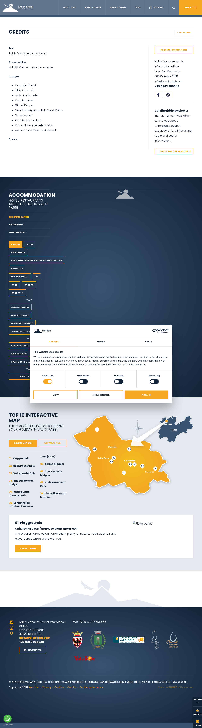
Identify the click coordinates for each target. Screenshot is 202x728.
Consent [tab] (53, 341)
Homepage (185, 32)
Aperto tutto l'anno (23, 361)
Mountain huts (20, 276)
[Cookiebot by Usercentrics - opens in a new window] (155, 331)
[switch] (83, 381)
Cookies (59, 687)
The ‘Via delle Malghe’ (51, 473)
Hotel (29, 244)
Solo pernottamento (23, 331)
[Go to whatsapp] (8, 719)
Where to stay (93, 7)
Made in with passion (175, 687)
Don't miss (69, 7)
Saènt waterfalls (22, 466)
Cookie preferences (91, 687)
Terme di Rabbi (52, 464)
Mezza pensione (20, 315)
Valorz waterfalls (22, 473)
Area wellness (19, 353)
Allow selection (101, 394)
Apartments (18, 252)
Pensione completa (22, 323)
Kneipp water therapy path (19, 493)
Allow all (146, 394)
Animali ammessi (20, 345)
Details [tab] (101, 341)
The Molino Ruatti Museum (53, 495)
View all (15, 244)
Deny (56, 394)
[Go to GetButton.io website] (8, 725)
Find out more (28, 548)
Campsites (17, 268)
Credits (71, 687)
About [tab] (148, 341)
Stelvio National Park (52, 484)
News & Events (118, 7)
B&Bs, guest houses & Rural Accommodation (37, 260)
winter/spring (52, 443)
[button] (173, 7)
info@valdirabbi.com (169, 81)
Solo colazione (20, 307)
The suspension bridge (21, 482)
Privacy (46, 687)
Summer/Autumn (23, 443)
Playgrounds (19, 458)
